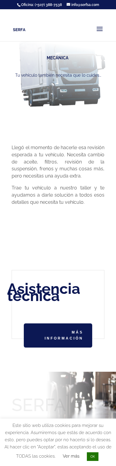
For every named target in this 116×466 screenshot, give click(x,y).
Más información (64, 335)
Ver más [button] (71, 456)
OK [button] (92, 457)
